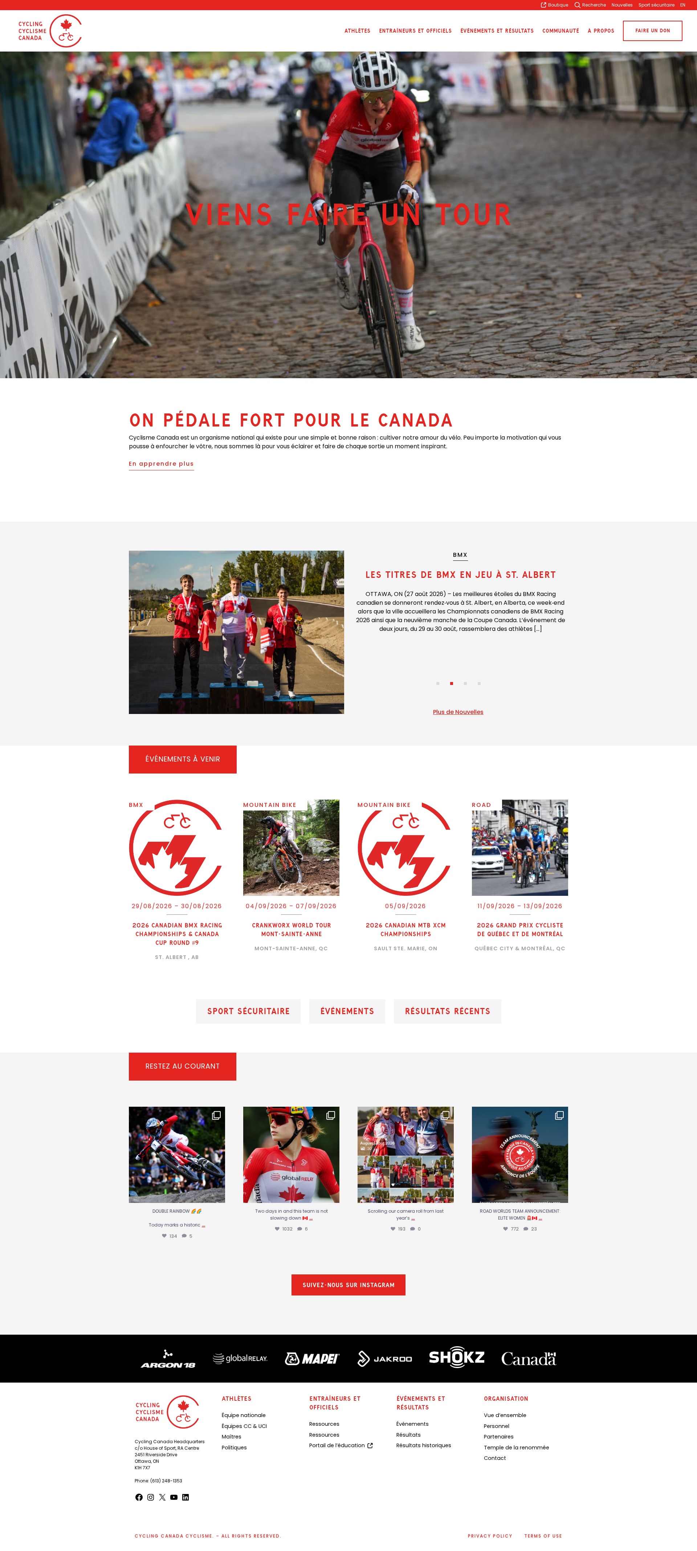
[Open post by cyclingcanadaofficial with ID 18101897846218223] (406, 1155)
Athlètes (357, 31)
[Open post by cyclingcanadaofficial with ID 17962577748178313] (291, 1155)
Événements (347, 1011)
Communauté (560, 31)
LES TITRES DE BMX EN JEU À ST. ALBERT (460, 574)
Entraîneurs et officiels (415, 31)
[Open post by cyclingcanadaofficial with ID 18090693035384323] (177, 1155)
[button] (437, 683)
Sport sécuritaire (248, 1011)
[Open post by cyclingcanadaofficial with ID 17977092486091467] (520, 1155)
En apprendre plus (161, 464)
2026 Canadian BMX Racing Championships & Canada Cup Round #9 (177, 934)
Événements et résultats (497, 31)
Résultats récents (447, 1011)
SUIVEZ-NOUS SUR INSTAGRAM (348, 1288)
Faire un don (652, 31)
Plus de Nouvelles (458, 712)
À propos (601, 31)
